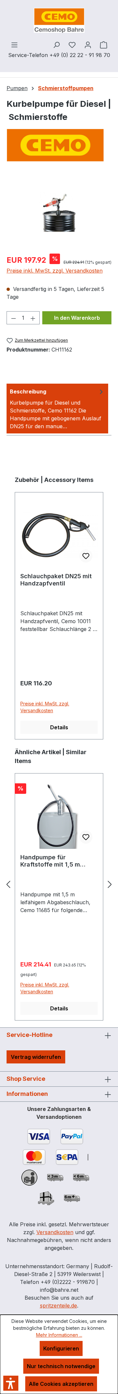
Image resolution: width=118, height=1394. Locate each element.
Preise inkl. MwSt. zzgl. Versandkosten (55, 270)
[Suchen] (56, 44)
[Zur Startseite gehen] (59, 20)
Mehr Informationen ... (59, 1335)
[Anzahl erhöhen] (33, 317)
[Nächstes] (110, 884)
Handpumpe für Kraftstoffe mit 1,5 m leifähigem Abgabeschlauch (50, 861)
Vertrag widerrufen (36, 1057)
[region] (59, 211)
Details (59, 727)
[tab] (57, 408)
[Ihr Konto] (88, 44)
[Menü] (14, 44)
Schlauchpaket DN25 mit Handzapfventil (56, 580)
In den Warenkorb (77, 318)
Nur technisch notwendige (61, 1366)
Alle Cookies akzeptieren (61, 1384)
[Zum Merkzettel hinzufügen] (85, 556)
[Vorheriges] (8, 884)
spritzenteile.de (58, 1305)
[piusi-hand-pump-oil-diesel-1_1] (59, 211)
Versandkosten (54, 1232)
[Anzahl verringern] (13, 317)
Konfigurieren (61, 1348)
